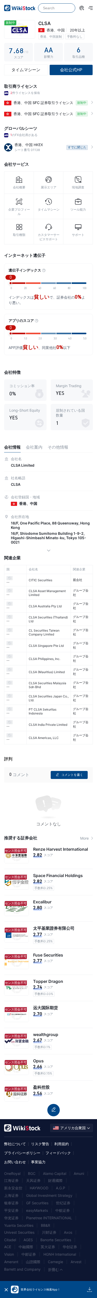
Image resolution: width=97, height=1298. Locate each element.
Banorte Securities (55, 1240)
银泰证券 (11, 1203)
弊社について (15, 1144)
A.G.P (60, 1188)
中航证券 (62, 1210)
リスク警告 (40, 1144)
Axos (68, 1232)
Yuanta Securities (18, 1225)
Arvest (76, 1262)
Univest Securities (19, 1232)
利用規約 (61, 1144)
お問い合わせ (15, 1162)
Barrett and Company (22, 1269)
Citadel (10, 1240)
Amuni (79, 1173)
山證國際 (33, 1262)
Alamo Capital (54, 1173)
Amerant (11, 1262)
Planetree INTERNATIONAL (49, 1218)
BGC (31, 1173)
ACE (7, 1247)
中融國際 (26, 1247)
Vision (9, 1254)
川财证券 (49, 1232)
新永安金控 (13, 1188)
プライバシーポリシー (22, 1153)
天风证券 (33, 1180)
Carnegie (55, 1262)
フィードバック (58, 1153)
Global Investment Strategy (49, 1195)
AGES (28, 1240)
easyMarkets (37, 1210)
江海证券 (11, 1180)
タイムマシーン (25, 69)
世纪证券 (63, 1203)
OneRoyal (12, 1173)
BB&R (45, 1225)
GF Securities (37, 1203)
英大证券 (48, 1247)
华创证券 (70, 1247)
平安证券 (11, 1210)
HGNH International (59, 1254)
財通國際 (55, 1180)
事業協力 (38, 1162)
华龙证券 (11, 1218)
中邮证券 (28, 1254)
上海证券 (11, 1195)
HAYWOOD (39, 1188)
